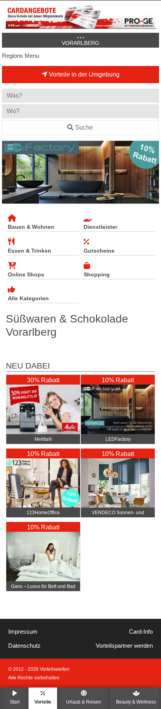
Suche (84, 127)
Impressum (23, 632)
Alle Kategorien (28, 298)
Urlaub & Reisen (83, 701)
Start (15, 701)
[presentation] (9, 172)
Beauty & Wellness (136, 701)
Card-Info (141, 632)
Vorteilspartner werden (124, 646)
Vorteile (42, 701)
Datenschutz (24, 646)
